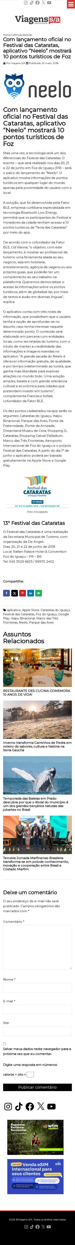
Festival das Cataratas (18, 614)
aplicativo (14, 610)
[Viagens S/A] (37, 20)
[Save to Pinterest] (22, 593)
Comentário (13, 922)
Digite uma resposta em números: (30, 1065)
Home (6, 34)
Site (6, 1023)
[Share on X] (14, 593)
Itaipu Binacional (23, 618)
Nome (9, 979)
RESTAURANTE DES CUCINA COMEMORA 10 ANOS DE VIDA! (36, 692)
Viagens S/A (18, 63)
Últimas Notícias (22, 34)
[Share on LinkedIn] (30, 593)
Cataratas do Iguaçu (55, 610)
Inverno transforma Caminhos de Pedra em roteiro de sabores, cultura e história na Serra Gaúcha (37, 746)
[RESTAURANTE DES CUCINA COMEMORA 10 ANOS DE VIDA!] (37, 669)
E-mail (9, 1001)
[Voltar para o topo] (37, 1241)
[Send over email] (38, 593)
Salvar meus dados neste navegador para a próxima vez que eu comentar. (37, 1051)
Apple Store (30, 610)
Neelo (23, 622)
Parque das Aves (41, 622)
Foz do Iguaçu (46, 614)
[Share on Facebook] (6, 593)
